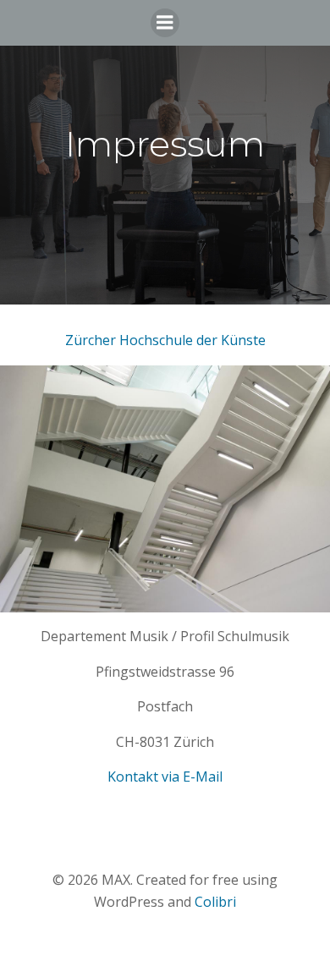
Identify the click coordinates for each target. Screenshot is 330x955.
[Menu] (165, 22)
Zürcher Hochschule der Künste (165, 340)
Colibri (215, 901)
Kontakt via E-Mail (165, 776)
